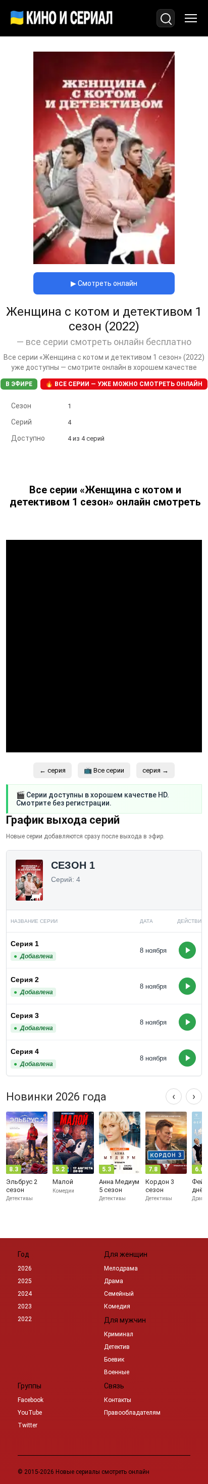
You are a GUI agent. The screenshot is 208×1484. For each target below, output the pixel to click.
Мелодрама (121, 1268)
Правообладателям (132, 1412)
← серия (52, 770)
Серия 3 (25, 1015)
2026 (25, 1268)
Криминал (118, 1334)
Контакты (117, 1400)
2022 (25, 1319)
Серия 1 (25, 944)
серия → (155, 770)
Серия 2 (25, 980)
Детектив (117, 1346)
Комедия (117, 1306)
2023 (25, 1306)
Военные (116, 1372)
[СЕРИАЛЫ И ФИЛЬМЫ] (61, 18)
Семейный (119, 1293)
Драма (113, 1281)
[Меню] (191, 18)
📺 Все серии (104, 770)
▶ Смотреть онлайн (104, 283)
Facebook (30, 1400)
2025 (25, 1281)
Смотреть (187, 950)
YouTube (30, 1412)
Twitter (27, 1425)
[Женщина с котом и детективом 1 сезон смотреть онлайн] (104, 261)
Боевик (114, 1359)
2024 (25, 1293)
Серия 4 (25, 1051)
